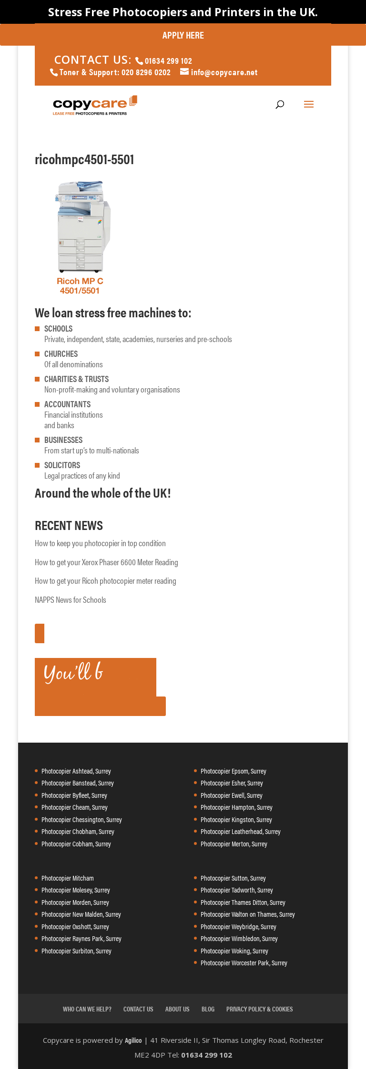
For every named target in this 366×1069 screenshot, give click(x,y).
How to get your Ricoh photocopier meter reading (105, 580)
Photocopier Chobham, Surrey (77, 831)
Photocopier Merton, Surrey (234, 843)
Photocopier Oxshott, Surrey (75, 926)
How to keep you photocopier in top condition (100, 543)
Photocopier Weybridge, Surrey (238, 926)
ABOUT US (177, 1008)
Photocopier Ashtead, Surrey (76, 770)
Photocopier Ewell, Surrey (232, 795)
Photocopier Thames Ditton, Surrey (243, 902)
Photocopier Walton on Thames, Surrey (248, 914)
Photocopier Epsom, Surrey (233, 770)
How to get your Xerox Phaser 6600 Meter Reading (106, 562)
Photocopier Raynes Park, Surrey (81, 938)
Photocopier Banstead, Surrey (77, 782)
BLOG (208, 1008)
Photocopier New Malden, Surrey (81, 914)
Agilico (133, 1040)
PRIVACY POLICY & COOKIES (259, 1008)
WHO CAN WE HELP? (87, 1008)
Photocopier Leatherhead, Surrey (241, 831)
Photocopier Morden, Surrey (75, 902)
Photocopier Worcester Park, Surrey (244, 962)
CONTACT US (138, 1008)
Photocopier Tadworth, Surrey (237, 889)
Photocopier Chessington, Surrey (81, 819)
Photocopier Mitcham (67, 878)
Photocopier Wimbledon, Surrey (239, 938)
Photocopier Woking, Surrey (234, 950)
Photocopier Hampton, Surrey (237, 807)
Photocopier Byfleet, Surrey (74, 795)
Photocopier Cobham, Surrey (76, 843)
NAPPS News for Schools (70, 599)
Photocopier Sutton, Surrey (233, 878)
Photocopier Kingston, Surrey (236, 819)
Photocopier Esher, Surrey (232, 782)
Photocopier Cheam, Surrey (74, 807)
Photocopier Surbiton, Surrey (76, 950)
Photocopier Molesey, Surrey (75, 889)
